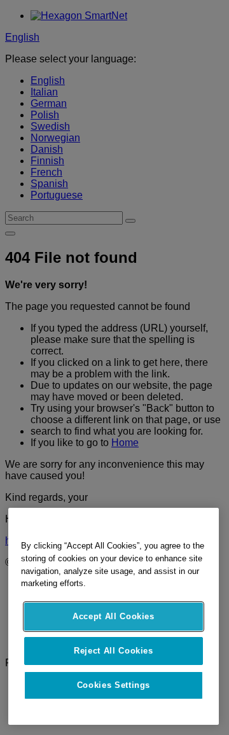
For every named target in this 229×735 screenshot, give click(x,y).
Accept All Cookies (114, 616)
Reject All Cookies (113, 650)
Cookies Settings (114, 685)
